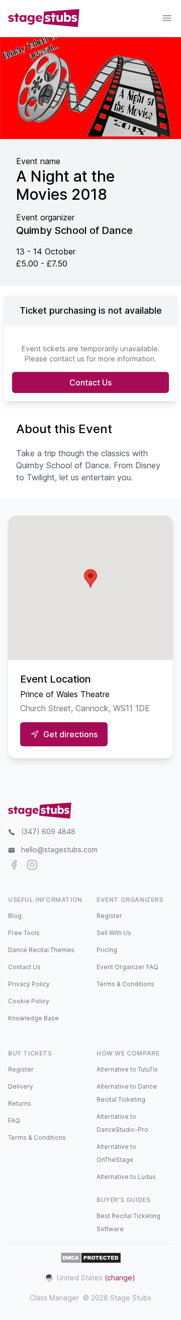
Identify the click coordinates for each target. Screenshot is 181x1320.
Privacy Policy (29, 984)
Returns (19, 1103)
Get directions (70, 734)
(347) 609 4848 (48, 831)
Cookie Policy (28, 1001)
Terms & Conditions (125, 984)
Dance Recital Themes (41, 950)
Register (109, 915)
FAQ (14, 1120)
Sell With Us (114, 933)
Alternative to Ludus (126, 1176)
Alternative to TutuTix (127, 1069)
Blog (15, 915)
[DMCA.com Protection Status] (90, 1258)
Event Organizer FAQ (127, 967)
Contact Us (90, 382)
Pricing (107, 950)
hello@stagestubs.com (59, 849)
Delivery (20, 1086)
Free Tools (24, 933)
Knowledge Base (33, 1018)
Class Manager (54, 1297)
